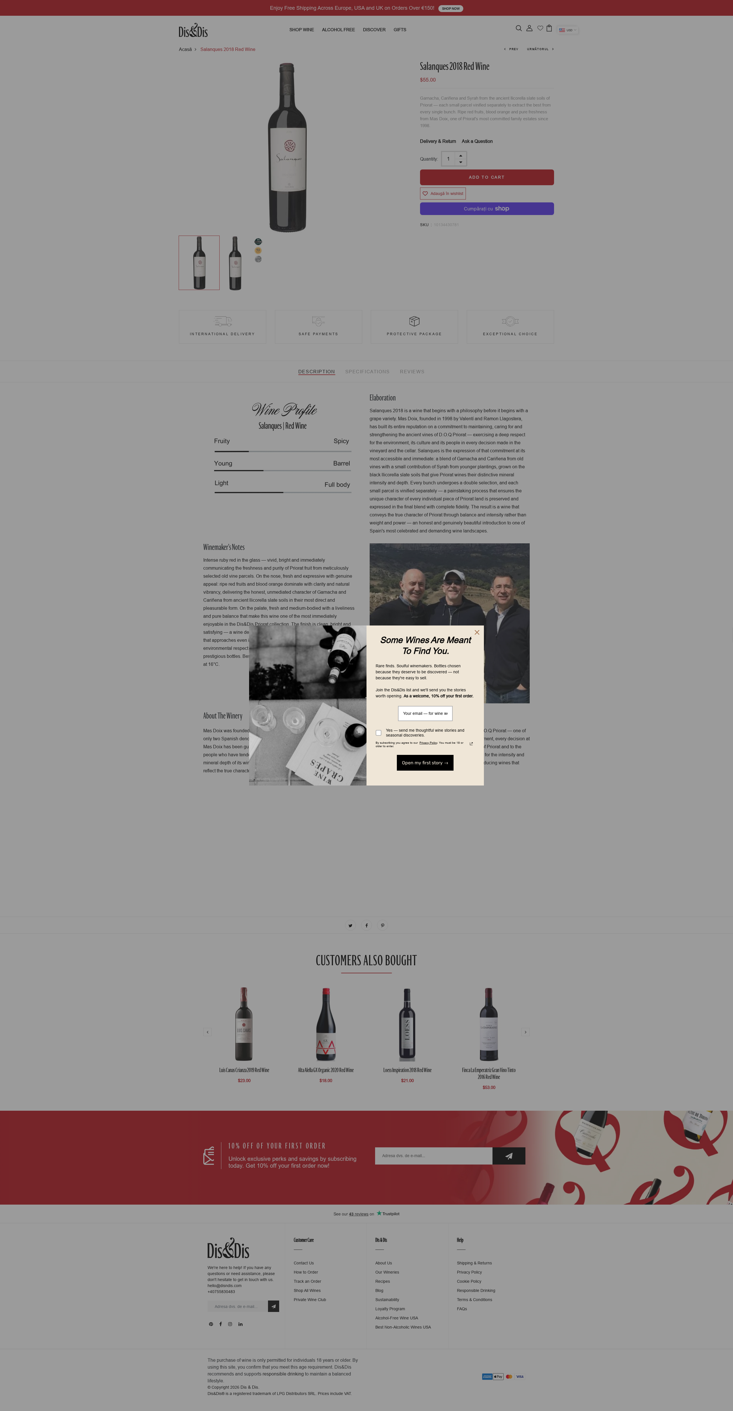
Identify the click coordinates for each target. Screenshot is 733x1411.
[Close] (477, 632)
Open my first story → (425, 762)
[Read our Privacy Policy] (471, 743)
